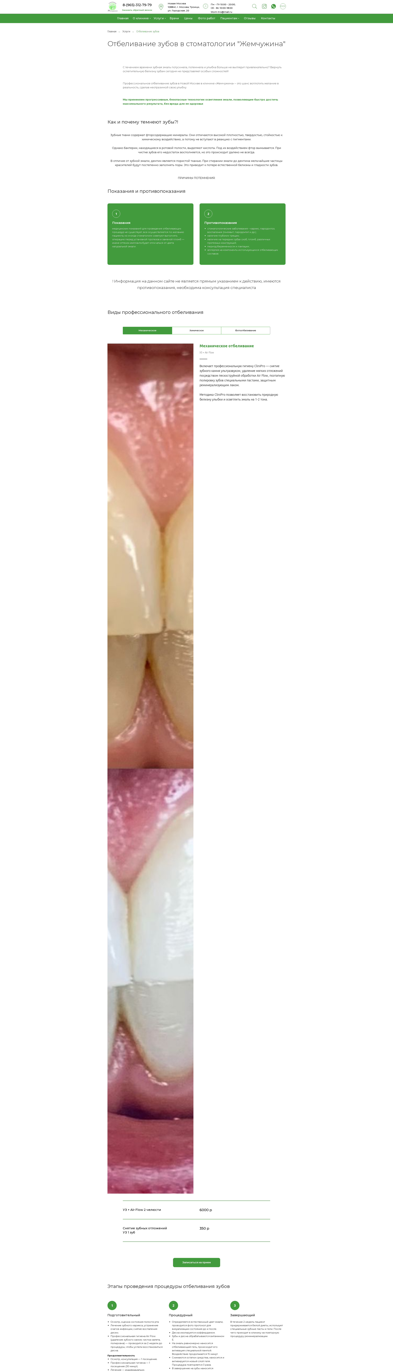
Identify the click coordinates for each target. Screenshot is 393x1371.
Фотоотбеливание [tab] (245, 330)
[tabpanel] (196, 769)
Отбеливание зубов (147, 31)
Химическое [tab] (197, 330)
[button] (137, 10)
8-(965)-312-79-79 (137, 5)
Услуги (126, 31)
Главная (111, 31)
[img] (112, 7)
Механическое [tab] (147, 330)
